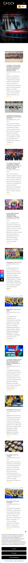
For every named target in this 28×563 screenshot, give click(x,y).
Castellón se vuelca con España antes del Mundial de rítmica (13, 117)
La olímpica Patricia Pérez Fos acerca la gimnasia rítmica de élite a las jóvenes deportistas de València (14, 362)
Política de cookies (9, 560)
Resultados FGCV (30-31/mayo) (12, 502)
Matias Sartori (12, 72)
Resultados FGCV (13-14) (13, 409)
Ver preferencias (14, 557)
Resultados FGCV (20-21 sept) (13, 310)
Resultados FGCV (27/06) (13, 262)
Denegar (14, 553)
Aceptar (14, 549)
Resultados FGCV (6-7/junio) (12, 455)
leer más (8, 96)
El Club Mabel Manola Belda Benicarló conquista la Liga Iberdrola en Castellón (12, 215)
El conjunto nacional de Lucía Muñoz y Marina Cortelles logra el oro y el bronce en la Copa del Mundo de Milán (13, 166)
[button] (25, 531)
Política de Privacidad (18, 560)
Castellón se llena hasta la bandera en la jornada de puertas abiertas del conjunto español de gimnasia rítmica (13, 68)
